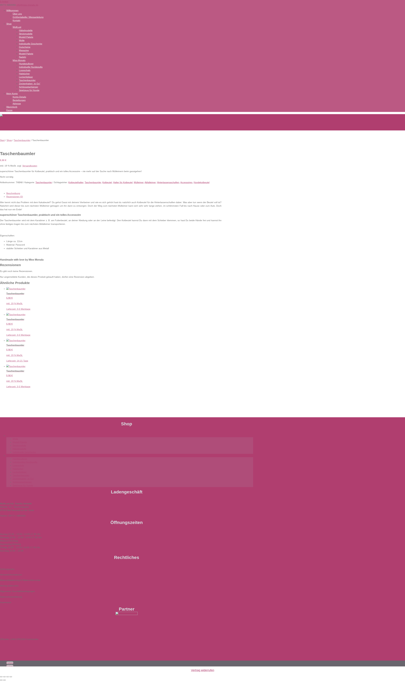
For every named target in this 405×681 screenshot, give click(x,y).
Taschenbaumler (27, 80)
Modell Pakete (26, 37)
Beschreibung (13, 193)
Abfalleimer (150, 182)
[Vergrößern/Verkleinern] (1, 676)
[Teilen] (7, 676)
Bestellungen (19, 100)
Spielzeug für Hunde (29, 90)
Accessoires (186, 182)
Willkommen (12, 10)
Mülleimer (138, 182)
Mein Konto (12, 93)
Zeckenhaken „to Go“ (29, 83)
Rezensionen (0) (14, 196)
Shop (9, 23)
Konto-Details (19, 97)
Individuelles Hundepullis (25, 462)
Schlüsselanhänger (28, 87)
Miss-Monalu (19, 60)
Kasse (9, 110)
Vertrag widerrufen (202, 670)
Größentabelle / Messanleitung (28, 17)
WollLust (17, 27)
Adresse (17, 103)
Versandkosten (29, 165)
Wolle (22, 40)
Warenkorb (11, 107)
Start (2, 140)
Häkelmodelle (26, 30)
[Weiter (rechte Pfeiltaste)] (4, 680)
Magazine (24, 50)
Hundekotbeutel (201, 182)
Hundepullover (26, 63)
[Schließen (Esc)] (10, 676)
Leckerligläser (26, 77)
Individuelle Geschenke (30, 43)
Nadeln (22, 57)
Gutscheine (24, 47)
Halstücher (24, 73)
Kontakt (16, 20)
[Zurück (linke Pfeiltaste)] (1, 680)
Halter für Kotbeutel (123, 182)
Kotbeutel (107, 182)
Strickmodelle (25, 33)
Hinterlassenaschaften (168, 182)
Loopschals (24, 70)
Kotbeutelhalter (75, 182)
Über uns (17, 14)
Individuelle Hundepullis (31, 67)
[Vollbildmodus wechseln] (4, 676)
